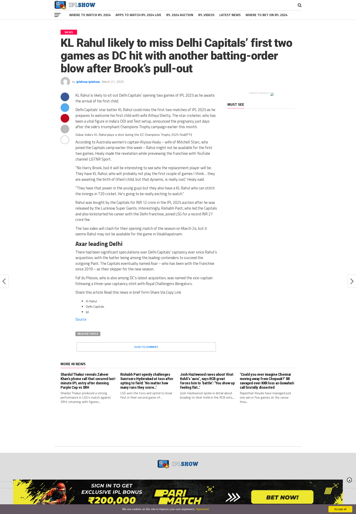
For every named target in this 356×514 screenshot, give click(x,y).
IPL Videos (206, 14)
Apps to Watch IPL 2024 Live (138, 14)
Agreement (202, 509)
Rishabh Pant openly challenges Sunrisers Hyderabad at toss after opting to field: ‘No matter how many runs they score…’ (146, 381)
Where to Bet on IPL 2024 (266, 14)
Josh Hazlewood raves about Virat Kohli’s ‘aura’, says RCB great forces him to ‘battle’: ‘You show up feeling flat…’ (207, 381)
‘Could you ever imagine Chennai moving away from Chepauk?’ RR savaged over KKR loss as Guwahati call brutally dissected (267, 381)
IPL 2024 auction (179, 14)
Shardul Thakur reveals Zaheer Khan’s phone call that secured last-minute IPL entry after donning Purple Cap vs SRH (88, 381)
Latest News (230, 14)
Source (80, 319)
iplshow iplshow (88, 81)
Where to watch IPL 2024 (90, 14)
